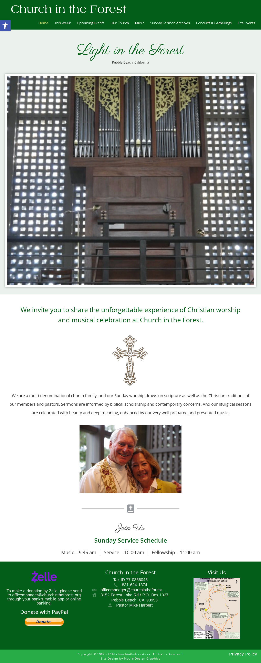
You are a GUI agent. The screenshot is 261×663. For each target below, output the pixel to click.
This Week (62, 23)
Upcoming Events (90, 23)
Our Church (120, 23)
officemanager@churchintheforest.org (135, 590)
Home (43, 23)
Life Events (246, 23)
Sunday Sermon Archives (170, 23)
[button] (5, 25)
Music (139, 23)
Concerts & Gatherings (214, 23)
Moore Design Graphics (142, 658)
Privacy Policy (243, 654)
